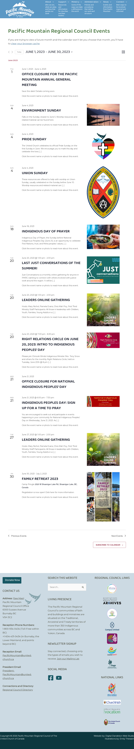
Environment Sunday (41, 110)
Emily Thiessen (127, 739)
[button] (52, 2)
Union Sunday (35, 173)
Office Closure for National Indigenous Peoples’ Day (48, 384)
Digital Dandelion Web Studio (119, 736)
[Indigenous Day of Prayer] (103, 237)
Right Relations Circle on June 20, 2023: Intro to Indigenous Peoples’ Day (50, 344)
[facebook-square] (51, 678)
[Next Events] (12, 52)
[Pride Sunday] (103, 146)
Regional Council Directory (18, 690)
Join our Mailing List (68, 658)
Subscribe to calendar (108, 545)
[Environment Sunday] (103, 115)
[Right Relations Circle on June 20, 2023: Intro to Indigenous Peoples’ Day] (103, 340)
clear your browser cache (25, 43)
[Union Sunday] (103, 192)
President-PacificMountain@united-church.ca (17, 674)
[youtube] (60, 678)
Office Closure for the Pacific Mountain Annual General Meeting (50, 79)
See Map (18, 598)
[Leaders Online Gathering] (103, 309)
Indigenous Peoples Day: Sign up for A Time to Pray (48, 405)
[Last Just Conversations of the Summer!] (103, 270)
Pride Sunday (34, 139)
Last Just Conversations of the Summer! (51, 266)
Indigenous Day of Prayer (46, 231)
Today (19, 52)
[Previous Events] (9, 52)
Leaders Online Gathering (46, 300)
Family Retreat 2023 (40, 479)
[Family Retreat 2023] (103, 496)
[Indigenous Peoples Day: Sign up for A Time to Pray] (103, 401)
